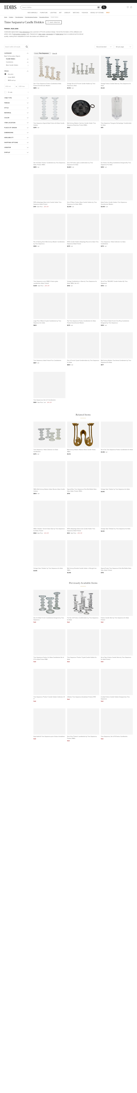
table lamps (59, 34)
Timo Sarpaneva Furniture (31, 17)
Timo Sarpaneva (19, 17)
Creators (11, 17)
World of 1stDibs (97, 12)
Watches (76, 12)
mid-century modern (19, 34)
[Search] (27, 47)
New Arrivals (32, 12)
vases (43, 34)
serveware (49, 34)
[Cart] (131, 7)
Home (5, 17)
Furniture (44, 12)
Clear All (54, 53)
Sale (108, 12)
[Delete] (50, 53)
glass (39, 34)
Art (60, 12)
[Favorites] (128, 7)
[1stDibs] (10, 7)
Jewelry (67, 12)
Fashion (85, 12)
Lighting (53, 12)
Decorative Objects (44, 17)
